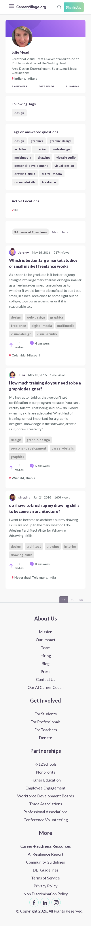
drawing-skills (24, 174)
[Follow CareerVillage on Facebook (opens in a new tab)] (34, 902)
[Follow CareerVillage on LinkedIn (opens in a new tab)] (45, 902)
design (19, 113)
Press (45, 671)
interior (40, 149)
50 (81, 600)
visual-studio (66, 157)
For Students (45, 713)
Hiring (45, 655)
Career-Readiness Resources (45, 846)
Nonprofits (45, 772)
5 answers (42, 466)
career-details (25, 182)
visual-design (64, 165)
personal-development (31, 165)
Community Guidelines (45, 862)
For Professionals (45, 721)
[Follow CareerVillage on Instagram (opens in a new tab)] (56, 902)
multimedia (22, 157)
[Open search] (59, 7)
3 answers (42, 564)
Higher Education (45, 780)
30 (72, 600)
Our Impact (45, 639)
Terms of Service (45, 877)
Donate (45, 737)
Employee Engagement (45, 787)
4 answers (42, 343)
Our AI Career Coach (46, 687)
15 (64, 600)
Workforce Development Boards (45, 795)
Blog (45, 663)
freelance (49, 182)
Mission (45, 631)
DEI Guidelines (46, 870)
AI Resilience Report (45, 854)
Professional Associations (45, 811)
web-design (61, 149)
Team (45, 647)
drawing (44, 157)
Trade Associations (45, 803)
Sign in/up (74, 7)
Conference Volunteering (45, 819)
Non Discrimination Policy (45, 893)
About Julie (60, 232)
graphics (37, 141)
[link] (45, 305)
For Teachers (45, 729)
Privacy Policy (45, 885)
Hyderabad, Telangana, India (35, 577)
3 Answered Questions (30, 232)
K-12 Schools (45, 764)
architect (21, 149)
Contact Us (45, 679)
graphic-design (61, 141)
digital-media (52, 174)
